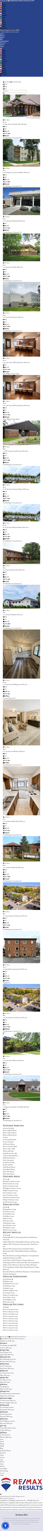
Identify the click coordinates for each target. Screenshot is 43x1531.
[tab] (21, 84)
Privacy (2, 1462)
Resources (2, 43)
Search (1, 34)
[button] (5, 1525)
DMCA (2, 1466)
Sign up (2, 28)
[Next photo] (37, 107)
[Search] (3, 93)
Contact (2, 46)
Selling (1, 37)
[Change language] (1, 3)
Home (1, 1439)
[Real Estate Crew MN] (21, 1492)
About (1, 44)
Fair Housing (4, 1471)
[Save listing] (3, 120)
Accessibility (3, 1468)
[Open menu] (0, 76)
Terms (2, 1464)
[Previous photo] (5, 107)
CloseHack (11, 1498)
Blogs (1, 39)
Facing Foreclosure (4, 41)
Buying (1, 35)
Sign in (5, 28)
